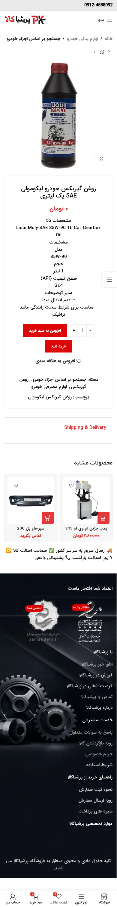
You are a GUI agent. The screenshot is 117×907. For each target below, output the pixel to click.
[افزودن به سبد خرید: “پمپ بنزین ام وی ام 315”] (104, 518)
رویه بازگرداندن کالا (95, 743)
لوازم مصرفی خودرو (49, 386)
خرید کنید (58, 346)
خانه (108, 38)
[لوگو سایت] (25, 19)
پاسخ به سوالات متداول (91, 732)
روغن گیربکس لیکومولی (50, 397)
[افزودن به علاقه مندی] (71, 485)
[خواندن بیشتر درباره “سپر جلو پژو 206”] (48, 518)
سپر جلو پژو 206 (30, 528)
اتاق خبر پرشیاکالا (96, 664)
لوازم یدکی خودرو (82, 38)
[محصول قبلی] (108, 52)
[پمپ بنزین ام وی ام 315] (86, 500)
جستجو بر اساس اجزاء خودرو (33, 38)
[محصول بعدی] (94, 52)
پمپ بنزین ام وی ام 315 (86, 528)
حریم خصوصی (98, 754)
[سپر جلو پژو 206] (31, 500)
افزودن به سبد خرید (45, 331)
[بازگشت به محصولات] (101, 52)
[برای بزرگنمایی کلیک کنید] (101, 159)
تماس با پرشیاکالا (96, 696)
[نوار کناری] (109, 279)
